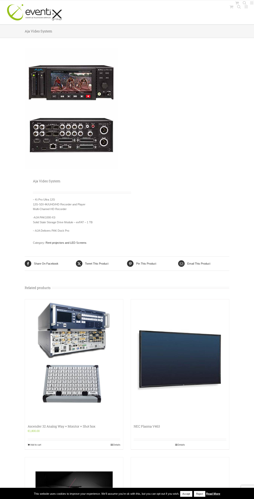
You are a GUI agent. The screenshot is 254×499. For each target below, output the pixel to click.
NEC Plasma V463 (147, 426)
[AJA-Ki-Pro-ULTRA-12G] (74, 108)
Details (116, 445)
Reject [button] (199, 493)
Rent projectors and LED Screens (66, 242)
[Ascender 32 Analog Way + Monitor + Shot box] (74, 359)
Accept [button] (186, 493)
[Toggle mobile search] (239, 7)
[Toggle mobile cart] (231, 7)
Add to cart (35, 445)
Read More (213, 493)
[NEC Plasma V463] (180, 359)
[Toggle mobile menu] (246, 7)
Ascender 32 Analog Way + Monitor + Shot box (61, 426)
